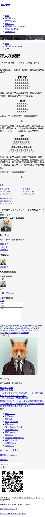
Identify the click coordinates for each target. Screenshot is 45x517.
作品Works (9, 416)
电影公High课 (11, 440)
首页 (7, 16)
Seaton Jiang (25, 504)
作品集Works (10, 21)
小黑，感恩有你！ (21, 393)
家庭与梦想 (22, 404)
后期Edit (8, 419)
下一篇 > (4, 249)
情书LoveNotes (11, 430)
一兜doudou (10, 414)
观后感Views (10, 443)
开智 (32, 393)
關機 (30, 404)
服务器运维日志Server (14, 437)
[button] (6, 244)
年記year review (11, 422)
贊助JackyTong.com (8, 455)
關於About (9, 24)
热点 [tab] (6, 388)
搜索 (2, 467)
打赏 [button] (2, 244)
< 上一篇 (4, 247)
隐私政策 (4, 460)
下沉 (2, 393)
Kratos (8, 504)
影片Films (9, 424)
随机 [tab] (11, 388)
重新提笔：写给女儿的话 (15, 396)
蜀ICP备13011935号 (8, 509)
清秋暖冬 (4, 267)
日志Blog (9, 435)
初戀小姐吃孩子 (6, 198)
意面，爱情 (4, 189)
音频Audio (9, 445)
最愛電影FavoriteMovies (15, 26)
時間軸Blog (10, 18)
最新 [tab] (2, 388)
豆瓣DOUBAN (11, 29)
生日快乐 (8, 393)
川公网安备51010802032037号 (13, 513)
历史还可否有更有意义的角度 (15, 406)
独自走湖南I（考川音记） (11, 401)
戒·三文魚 (26, 189)
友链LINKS (10, 32)
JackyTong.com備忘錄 (9, 450)
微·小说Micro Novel (13, 46)
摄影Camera (10, 432)
